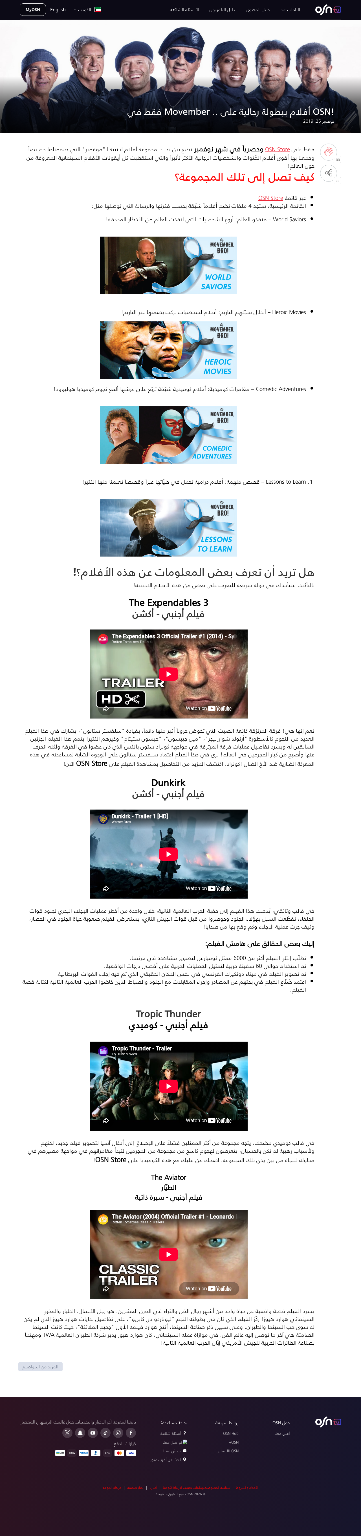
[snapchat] (80, 1433)
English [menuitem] (58, 10)
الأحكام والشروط (247, 1487)
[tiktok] (105, 1433)
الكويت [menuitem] (85, 10)
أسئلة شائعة (170, 1433)
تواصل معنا (172, 1442)
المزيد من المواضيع (40, 1366)
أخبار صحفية (135, 1487)
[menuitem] (328, 9)
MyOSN (33, 9)
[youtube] (93, 1433)
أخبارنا (153, 1487)
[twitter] (67, 1433)
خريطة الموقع (112, 1487)
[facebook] (131, 1433)
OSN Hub (231, 1433)
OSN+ (234, 1442)
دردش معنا (172, 1451)
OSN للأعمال (228, 1451)
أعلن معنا (282, 1433)
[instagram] (118, 1433)
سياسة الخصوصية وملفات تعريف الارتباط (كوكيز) (196, 1487)
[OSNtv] (328, 1421)
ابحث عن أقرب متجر (165, 1459)
